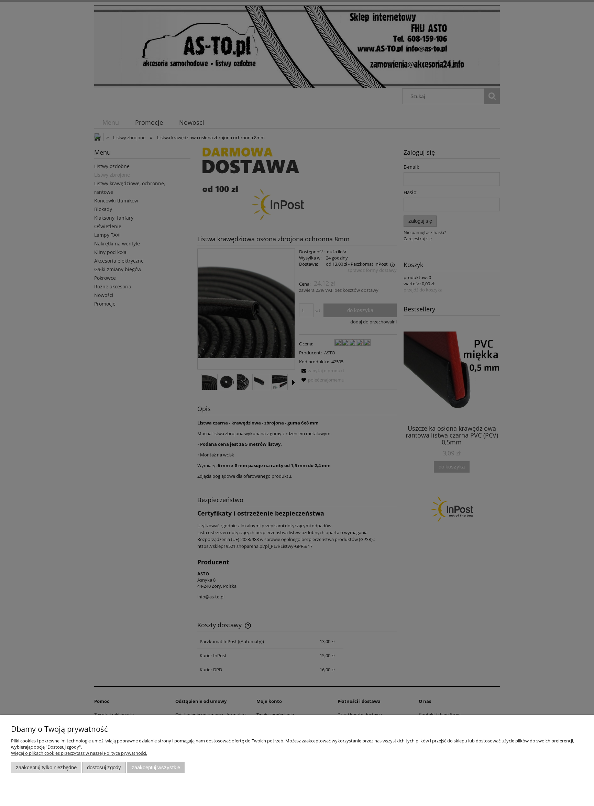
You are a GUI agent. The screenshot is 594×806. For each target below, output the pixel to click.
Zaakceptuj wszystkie (156, 767)
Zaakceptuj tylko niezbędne (46, 767)
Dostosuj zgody (104, 767)
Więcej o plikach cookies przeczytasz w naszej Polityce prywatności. (79, 753)
